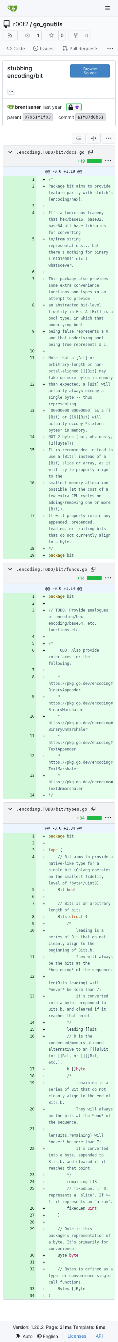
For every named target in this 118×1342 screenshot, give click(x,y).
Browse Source (90, 70)
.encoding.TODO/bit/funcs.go (51, 569)
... (11, 91)
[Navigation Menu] (108, 8)
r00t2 (21, 24)
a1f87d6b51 (90, 117)
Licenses (77, 1336)
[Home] (12, 8)
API (99, 1336)
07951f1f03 (38, 117)
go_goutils (48, 24)
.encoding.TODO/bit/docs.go (50, 152)
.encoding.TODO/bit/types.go (51, 809)
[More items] (110, 49)
